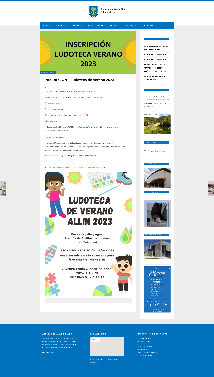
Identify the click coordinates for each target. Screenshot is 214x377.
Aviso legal (93, 360)
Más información (48, 352)
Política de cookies (106, 360)
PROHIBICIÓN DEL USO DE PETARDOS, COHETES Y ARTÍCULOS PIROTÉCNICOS (155, 67)
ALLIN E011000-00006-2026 (155, 59)
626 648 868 (148, 355)
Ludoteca (52, 72)
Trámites (76, 25)
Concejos (59, 25)
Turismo (114, 25)
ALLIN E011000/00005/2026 (155, 54)
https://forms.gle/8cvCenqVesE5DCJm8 (98, 143)
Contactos (147, 25)
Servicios (129, 25)
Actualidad (44, 72)
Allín (45, 25)
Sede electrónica (96, 25)
